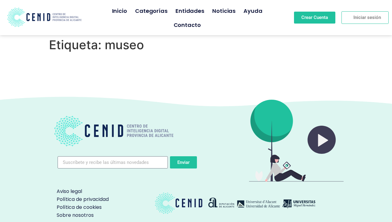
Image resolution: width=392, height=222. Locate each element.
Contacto (187, 25)
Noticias (224, 11)
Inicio (119, 11)
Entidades (189, 11)
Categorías (151, 11)
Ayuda (252, 11)
